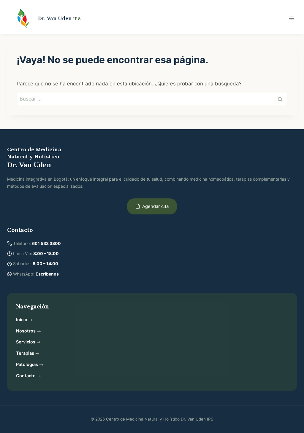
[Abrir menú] (291, 18)
